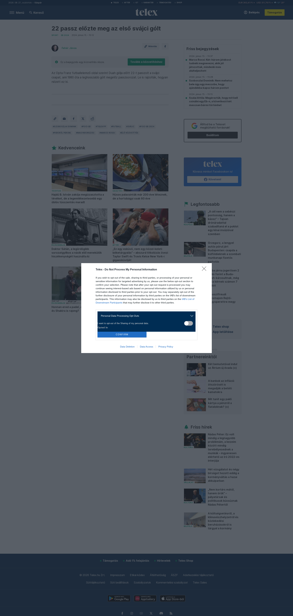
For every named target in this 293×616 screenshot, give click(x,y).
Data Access (146, 346)
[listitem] (145, 316)
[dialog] (146, 308)
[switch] (188, 323)
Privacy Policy (165, 346)
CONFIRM (122, 334)
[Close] (205, 270)
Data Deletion (127, 346)
